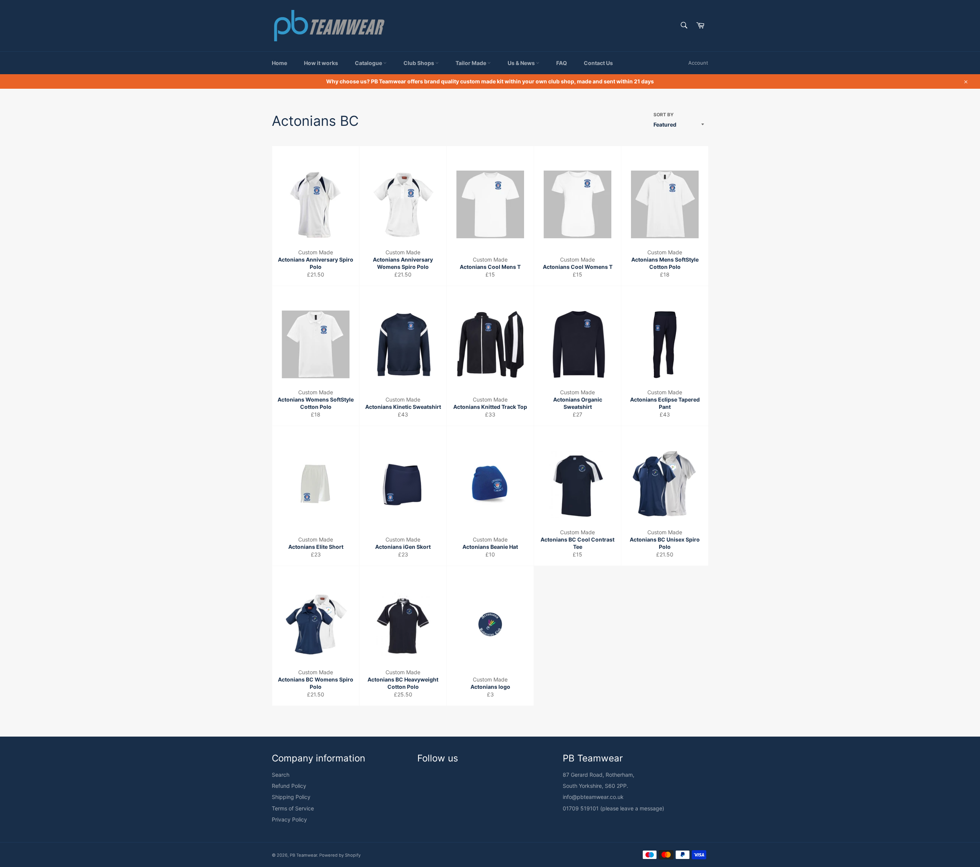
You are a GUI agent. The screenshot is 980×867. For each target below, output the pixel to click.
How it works (321, 63)
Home (279, 63)
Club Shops (419, 63)
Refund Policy (289, 785)
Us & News (522, 63)
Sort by (663, 114)
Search (280, 774)
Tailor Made (471, 63)
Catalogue (369, 63)
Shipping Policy (291, 797)
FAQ (561, 63)
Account (698, 63)
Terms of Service (293, 808)
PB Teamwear (303, 855)
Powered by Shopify (340, 855)
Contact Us (598, 63)
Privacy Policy (289, 819)
